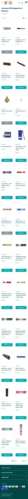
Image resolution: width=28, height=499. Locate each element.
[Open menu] (2, 2)
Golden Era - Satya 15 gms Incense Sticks (6, 369)
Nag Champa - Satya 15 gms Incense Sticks (21, 148)
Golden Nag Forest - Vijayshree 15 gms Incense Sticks (6, 332)
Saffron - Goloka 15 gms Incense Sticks (20, 441)
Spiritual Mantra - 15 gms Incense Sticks (6, 221)
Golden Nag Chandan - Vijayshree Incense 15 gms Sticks (21, 295)
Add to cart (21, 52)
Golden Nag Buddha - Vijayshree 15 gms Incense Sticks (21, 332)
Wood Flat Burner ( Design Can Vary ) (20, 76)
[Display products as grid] (23, 18)
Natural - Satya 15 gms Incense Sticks (6, 404)
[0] (25, 3)
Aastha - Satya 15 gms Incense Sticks (20, 369)
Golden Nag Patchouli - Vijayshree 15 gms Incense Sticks (21, 258)
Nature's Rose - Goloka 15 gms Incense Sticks (19, 405)
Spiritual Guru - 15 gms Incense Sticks (20, 184)
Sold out (7, 52)
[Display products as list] (26, 18)
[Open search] (19, 3)
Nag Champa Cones (6, 146)
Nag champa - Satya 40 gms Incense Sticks (6, 185)
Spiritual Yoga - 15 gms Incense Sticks (20, 221)
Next (23, 461)
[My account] (22, 3)
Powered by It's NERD (6, 495)
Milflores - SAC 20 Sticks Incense (6, 40)
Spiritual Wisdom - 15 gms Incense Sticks (6, 257)
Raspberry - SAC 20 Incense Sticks (20, 40)
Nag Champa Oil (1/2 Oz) (21, 111)
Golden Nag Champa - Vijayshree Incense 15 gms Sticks (6, 295)
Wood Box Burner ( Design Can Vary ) (6, 76)
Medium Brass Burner (6, 111)
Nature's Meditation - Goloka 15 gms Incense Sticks (6, 442)
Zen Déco (3, 37)
